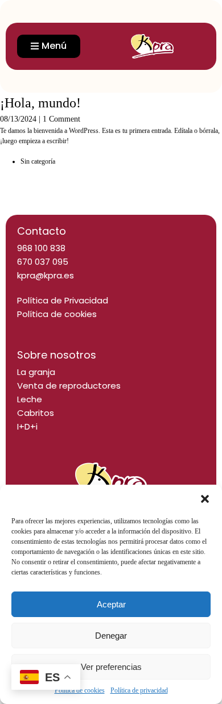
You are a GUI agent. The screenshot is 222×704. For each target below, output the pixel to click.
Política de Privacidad (62, 300)
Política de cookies (57, 314)
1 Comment (61, 118)
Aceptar (111, 604)
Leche (29, 399)
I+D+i (27, 426)
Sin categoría (37, 161)
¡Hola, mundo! (40, 102)
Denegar (111, 635)
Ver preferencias (111, 667)
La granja (36, 372)
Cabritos (35, 413)
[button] (205, 499)
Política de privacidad (139, 690)
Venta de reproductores (69, 385)
